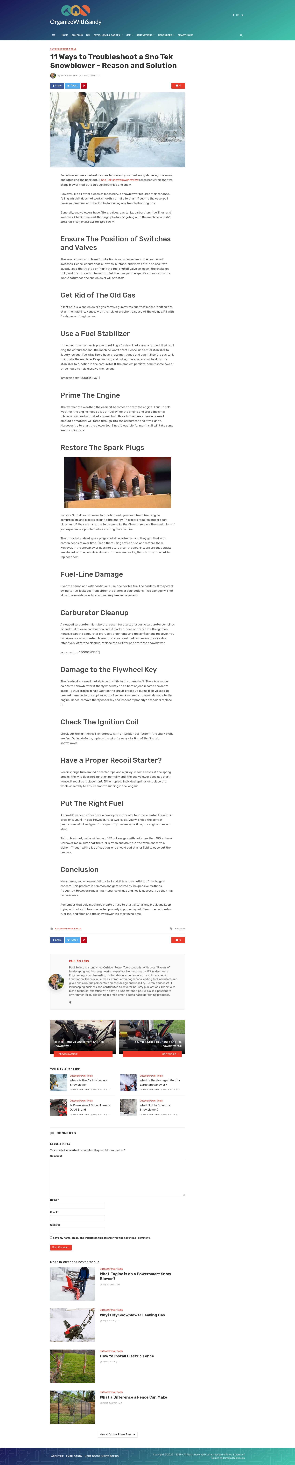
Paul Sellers (69, 75)
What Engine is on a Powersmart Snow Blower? (135, 1276)
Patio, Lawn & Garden (107, 35)
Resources (165, 35)
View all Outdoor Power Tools (115, 1434)
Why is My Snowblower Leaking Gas (132, 1315)
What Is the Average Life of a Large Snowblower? (160, 1082)
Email (54, 1212)
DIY (88, 35)
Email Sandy (74, 1456)
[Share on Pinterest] (84, 86)
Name (54, 1200)
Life (128, 35)
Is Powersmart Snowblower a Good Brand (90, 1107)
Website (55, 1224)
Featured (180, 928)
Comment (56, 1156)
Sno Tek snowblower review (120, 180)
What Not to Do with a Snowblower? (155, 1107)
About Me (57, 1456)
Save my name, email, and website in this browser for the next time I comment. (101, 1237)
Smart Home (185, 35)
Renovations (144, 35)
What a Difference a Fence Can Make (133, 1397)
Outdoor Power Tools (63, 49)
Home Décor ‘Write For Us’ (102, 1456)
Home (64, 35)
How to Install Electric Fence (127, 1356)
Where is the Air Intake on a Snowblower (88, 1082)
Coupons (77, 35)
